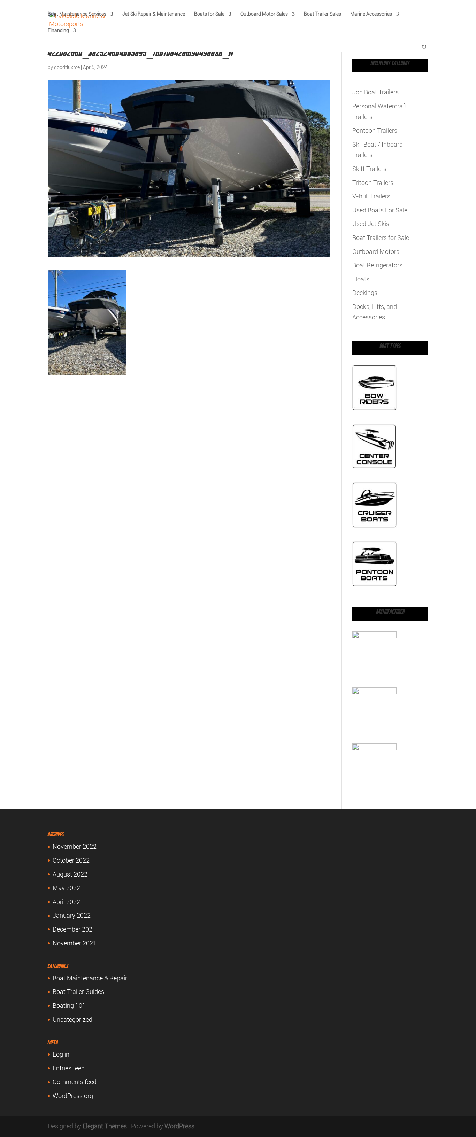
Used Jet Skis (370, 223)
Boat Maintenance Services (77, 14)
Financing (58, 30)
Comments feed (75, 1081)
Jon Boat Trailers (375, 92)
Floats (360, 279)
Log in (61, 1054)
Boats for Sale (209, 14)
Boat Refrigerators (377, 265)
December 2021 (74, 929)
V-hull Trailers (371, 196)
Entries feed (69, 1068)
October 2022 (71, 860)
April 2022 (66, 901)
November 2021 (75, 943)
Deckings (364, 292)
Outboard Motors (375, 251)
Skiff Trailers (369, 168)
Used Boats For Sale (379, 210)
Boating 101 (69, 1005)
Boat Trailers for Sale (380, 237)
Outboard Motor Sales (264, 14)
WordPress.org (73, 1095)
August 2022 (70, 874)
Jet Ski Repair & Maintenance (153, 14)
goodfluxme (67, 67)
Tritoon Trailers (372, 182)
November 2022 (75, 846)
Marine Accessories (371, 14)
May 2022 (66, 887)
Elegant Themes (105, 1126)
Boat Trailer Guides (78, 991)
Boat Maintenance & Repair (90, 978)
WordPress (179, 1126)
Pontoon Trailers (374, 130)
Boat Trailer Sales (322, 14)
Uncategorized (72, 1019)
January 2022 (72, 915)
